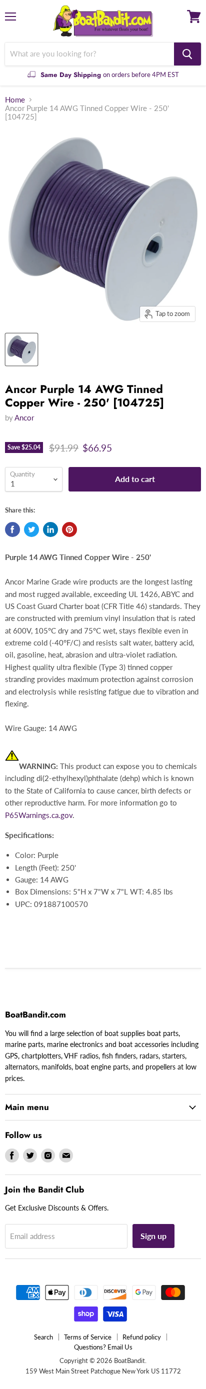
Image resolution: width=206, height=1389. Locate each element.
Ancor (24, 417)
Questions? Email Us (103, 1347)
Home (15, 100)
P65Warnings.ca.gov (38, 815)
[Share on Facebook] (12, 529)
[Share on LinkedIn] (50, 529)
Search (43, 1337)
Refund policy (141, 1337)
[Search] (187, 54)
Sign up (153, 1235)
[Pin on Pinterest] (69, 529)
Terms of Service (88, 1337)
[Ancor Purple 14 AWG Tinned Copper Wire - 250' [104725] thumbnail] (22, 350)
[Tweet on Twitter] (31, 529)
